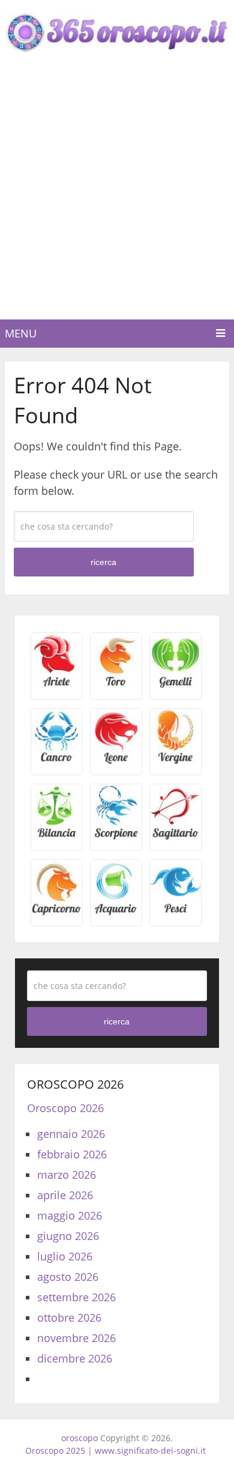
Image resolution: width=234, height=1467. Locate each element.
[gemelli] (175, 685)
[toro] (116, 685)
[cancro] (56, 761)
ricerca (103, 562)
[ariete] (56, 685)
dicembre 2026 (74, 1358)
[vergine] (175, 761)
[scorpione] (116, 836)
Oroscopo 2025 (55, 1450)
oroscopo (79, 1438)
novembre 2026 (76, 1338)
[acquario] (116, 912)
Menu (21, 333)
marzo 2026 (66, 1174)
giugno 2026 (68, 1236)
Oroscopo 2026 (65, 1108)
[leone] (116, 761)
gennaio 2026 (71, 1134)
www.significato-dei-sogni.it (150, 1450)
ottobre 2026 (69, 1317)
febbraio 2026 (72, 1154)
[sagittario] (175, 836)
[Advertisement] (117, 196)
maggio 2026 (69, 1215)
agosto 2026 (67, 1276)
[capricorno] (56, 912)
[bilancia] (56, 836)
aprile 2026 (65, 1195)
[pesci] (175, 912)
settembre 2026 (76, 1297)
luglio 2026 (64, 1256)
